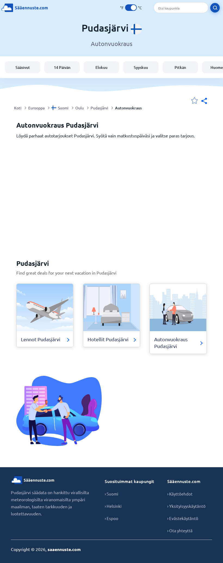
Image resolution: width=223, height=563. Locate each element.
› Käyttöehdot (180, 493)
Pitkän (180, 67)
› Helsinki (113, 506)
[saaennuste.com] (24, 8)
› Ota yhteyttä (180, 530)
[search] (215, 8)
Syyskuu (141, 67)
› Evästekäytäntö (182, 518)
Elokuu (101, 67)
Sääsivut (23, 67)
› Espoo (111, 518)
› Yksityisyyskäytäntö (186, 506)
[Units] (131, 7)
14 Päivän (62, 67)
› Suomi (111, 493)
